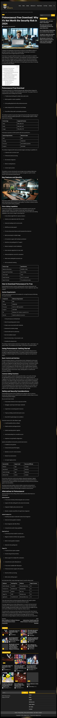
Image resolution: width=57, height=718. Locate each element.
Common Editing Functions (9, 77)
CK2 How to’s (33, 5)
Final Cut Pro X (9, 83)
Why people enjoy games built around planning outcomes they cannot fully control (24, 633)
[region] (14, 709)
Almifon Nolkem (31, 686)
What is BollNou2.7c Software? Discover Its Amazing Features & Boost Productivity (11, 621)
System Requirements (8, 73)
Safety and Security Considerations (10, 78)
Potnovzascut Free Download (9, 68)
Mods (24, 5)
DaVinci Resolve (9, 81)
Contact (50, 5)
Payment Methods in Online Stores (32, 677)
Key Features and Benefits (8, 69)
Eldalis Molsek (13, 634)
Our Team (45, 5)
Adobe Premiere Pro (10, 82)
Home (20, 5)
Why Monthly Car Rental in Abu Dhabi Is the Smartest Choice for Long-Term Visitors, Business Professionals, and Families (5, 647)
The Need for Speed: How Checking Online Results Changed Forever (24, 640)
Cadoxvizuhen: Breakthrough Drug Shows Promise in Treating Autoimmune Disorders (29, 621)
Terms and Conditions (28, 712)
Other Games (39, 5)
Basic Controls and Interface (9, 76)
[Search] (54, 6)
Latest (3, 14)
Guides (27, 5)
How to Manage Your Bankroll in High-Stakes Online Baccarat (24, 647)
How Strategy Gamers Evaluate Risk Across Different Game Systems (5, 640)
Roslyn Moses (6, 26)
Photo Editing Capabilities (9, 71)
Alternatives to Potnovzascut (9, 80)
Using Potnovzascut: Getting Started (10, 74)
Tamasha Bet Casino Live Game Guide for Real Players (5, 633)
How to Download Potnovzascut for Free (11, 72)
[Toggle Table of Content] (17, 67)
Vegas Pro (8, 84)
